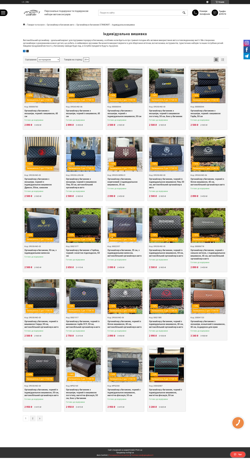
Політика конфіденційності (142, 455)
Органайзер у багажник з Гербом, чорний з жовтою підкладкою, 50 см (83, 253)
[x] (27, 51)
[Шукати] (184, 12)
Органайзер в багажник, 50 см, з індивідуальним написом (40, 251)
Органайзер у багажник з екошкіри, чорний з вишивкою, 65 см (41, 113)
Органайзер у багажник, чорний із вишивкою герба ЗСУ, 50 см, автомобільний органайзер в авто (83, 324)
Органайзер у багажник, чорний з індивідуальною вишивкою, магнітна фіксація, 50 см (123, 392)
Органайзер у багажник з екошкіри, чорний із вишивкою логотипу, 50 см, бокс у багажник (165, 113)
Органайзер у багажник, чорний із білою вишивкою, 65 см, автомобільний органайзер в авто (208, 182)
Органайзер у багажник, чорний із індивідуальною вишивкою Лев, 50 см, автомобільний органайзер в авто (166, 183)
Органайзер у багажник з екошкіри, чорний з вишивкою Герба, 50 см (206, 113)
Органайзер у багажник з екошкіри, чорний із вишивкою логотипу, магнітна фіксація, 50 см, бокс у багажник (82, 393)
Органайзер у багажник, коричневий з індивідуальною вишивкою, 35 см (122, 182)
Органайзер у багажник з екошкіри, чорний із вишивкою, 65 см (83, 113)
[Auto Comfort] (32, 12)
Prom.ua (139, 450)
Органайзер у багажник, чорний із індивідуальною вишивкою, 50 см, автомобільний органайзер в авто (166, 253)
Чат (240, 454)
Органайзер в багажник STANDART (93, 25)
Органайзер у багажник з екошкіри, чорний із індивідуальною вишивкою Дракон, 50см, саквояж (38, 183)
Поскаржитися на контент (119, 455)
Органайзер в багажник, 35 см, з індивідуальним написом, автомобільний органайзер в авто (124, 253)
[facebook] (24, 51)
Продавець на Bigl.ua (125, 453)
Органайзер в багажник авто (60, 25)
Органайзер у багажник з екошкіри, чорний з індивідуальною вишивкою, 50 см (124, 113)
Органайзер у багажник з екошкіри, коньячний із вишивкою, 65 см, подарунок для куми (208, 324)
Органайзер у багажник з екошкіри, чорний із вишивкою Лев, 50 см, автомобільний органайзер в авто (81, 183)
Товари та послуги (36, 25)
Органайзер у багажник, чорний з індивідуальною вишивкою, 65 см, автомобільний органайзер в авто (166, 324)
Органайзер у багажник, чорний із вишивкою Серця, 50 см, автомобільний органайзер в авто (41, 324)
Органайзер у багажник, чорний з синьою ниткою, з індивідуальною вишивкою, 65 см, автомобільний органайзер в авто (208, 254)
